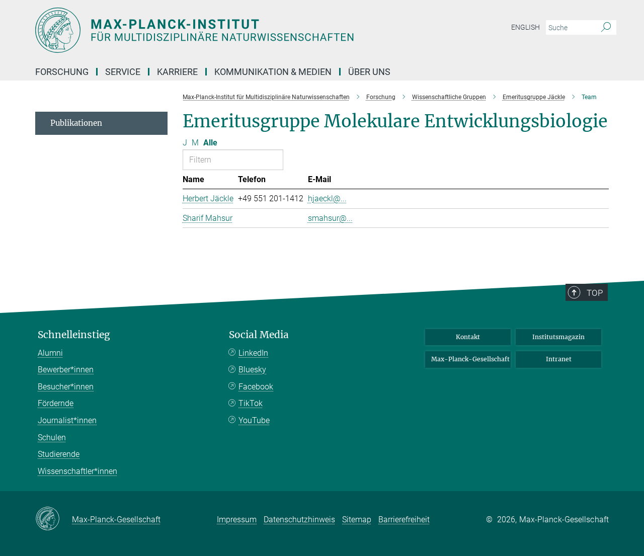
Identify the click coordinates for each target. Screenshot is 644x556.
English (525, 27)
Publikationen (76, 123)
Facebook (255, 386)
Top (595, 293)
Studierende (58, 454)
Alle (210, 142)
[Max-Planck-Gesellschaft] (53, 519)
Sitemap (356, 519)
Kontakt (468, 337)
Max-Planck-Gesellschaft (470, 359)
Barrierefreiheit (404, 519)
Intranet (559, 359)
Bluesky (252, 369)
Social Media (259, 335)
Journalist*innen (67, 420)
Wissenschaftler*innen (77, 471)
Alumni (50, 353)
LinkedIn (253, 353)
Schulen (52, 437)
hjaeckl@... (327, 198)
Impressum (237, 519)
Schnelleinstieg (74, 335)
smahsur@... (330, 218)
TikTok (250, 403)
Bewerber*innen (66, 369)
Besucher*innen (66, 386)
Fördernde (55, 403)
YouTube (254, 420)
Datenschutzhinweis (299, 519)
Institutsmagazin (558, 337)
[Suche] (606, 28)
